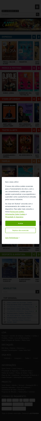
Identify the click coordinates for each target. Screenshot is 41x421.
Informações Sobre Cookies (15, 214)
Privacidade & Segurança (14, 217)
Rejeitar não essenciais (20, 230)
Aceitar (20, 223)
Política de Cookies (17, 211)
